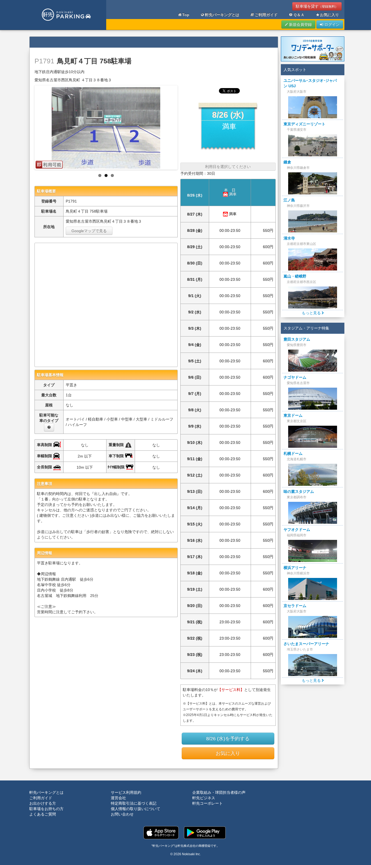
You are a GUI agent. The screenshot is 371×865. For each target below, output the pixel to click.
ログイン (331, 24)
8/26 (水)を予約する (228, 738)
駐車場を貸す (317, 6)
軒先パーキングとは (222, 15)
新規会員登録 (300, 24)
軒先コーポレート (207, 803)
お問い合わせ (122, 814)
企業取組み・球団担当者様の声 (219, 792)
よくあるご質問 (42, 814)
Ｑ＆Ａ (298, 15)
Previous (30, 126)
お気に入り (329, 15)
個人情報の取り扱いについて (135, 809)
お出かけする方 (42, 803)
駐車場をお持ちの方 (46, 809)
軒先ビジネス (203, 798)
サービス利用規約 (126, 792)
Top (185, 15)
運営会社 (118, 798)
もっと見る (312, 313)
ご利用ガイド (266, 15)
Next (182, 126)
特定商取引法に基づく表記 (133, 803)
